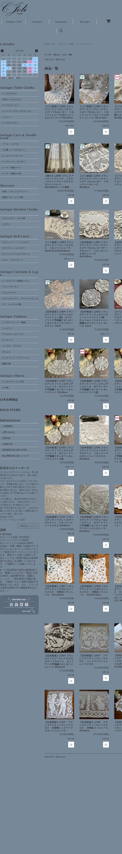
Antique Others (12, 376)
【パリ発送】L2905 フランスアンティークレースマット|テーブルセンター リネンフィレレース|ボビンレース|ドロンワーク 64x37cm (59, 112)
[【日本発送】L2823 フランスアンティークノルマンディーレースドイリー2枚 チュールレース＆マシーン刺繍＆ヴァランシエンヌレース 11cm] (94, 294)
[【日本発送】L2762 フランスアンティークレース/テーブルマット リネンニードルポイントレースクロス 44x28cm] (94, 430)
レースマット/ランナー (13, 156)
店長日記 (6, 438)
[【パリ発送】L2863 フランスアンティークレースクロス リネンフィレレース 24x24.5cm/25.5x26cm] (59, 224)
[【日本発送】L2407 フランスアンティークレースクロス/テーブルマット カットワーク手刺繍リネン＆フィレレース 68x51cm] (59, 638)
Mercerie (7, 185)
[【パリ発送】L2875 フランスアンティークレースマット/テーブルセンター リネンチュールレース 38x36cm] (94, 158)
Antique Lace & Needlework (18, 136)
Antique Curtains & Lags (19, 273)
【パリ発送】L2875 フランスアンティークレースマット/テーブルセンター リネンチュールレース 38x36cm (94, 181)
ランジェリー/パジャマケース (16, 254)
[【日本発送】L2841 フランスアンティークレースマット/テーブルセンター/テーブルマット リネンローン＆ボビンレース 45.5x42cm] (94, 224)
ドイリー (6, 117)
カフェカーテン (9, 292)
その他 (5, 387)
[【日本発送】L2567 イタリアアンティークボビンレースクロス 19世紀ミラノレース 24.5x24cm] (59, 568)
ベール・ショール (10, 144)
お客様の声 (7, 444)
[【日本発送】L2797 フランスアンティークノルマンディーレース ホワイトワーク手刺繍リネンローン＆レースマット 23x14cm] (59, 363)
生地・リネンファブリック (14, 191)
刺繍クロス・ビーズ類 (12, 197)
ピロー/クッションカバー (14, 248)
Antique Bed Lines (14, 236)
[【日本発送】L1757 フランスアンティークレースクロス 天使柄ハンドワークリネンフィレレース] (59, 704)
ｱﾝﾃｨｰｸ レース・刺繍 (65, 44)
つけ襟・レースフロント (13, 150)
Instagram (61, 21)
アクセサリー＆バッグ (12, 334)
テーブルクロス (9, 93)
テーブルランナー (10, 105)
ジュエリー (7, 328)
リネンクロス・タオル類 (13, 218)
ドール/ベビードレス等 (13, 381)
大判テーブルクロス (11, 99)
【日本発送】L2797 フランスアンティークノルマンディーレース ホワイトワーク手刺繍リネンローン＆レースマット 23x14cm (59, 386)
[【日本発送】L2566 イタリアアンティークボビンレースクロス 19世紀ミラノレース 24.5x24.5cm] (94, 568)
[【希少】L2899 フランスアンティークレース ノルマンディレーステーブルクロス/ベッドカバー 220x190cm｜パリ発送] (59, 158)
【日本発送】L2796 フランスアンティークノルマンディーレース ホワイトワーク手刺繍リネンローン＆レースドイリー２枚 (93, 386)
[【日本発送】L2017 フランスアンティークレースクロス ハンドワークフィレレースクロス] (94, 638)
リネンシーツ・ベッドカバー (15, 242)
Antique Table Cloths (17, 87)
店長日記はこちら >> (28, 526)
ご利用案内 (7, 426)
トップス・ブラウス (11, 346)
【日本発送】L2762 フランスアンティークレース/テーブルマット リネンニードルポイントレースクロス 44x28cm (94, 453)
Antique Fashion (13, 316)
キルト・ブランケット (12, 260)
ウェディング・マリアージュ (15, 357)
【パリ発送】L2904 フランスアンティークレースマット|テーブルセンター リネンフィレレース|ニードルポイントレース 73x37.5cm (94, 112)
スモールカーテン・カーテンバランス (20, 298)
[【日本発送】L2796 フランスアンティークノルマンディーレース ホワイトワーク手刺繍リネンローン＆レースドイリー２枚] (94, 363)
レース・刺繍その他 (11, 173)
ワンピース (7, 340)
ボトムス (6, 352)
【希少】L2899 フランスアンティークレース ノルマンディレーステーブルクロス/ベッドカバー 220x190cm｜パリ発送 (59, 181)
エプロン (6, 224)
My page (85, 21)
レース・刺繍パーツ (11, 167)
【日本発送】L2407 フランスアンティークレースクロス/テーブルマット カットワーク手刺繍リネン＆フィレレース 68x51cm (59, 661)
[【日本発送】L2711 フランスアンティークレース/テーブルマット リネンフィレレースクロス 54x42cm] (59, 499)
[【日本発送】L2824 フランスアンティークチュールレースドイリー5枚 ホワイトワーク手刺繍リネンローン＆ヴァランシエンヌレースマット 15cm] (59, 294)
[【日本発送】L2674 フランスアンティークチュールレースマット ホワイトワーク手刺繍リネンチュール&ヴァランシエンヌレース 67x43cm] (94, 499)
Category (37, 21)
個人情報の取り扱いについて (15, 456)
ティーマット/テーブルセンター (17, 111)
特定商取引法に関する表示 (14, 450)
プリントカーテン (10, 286)
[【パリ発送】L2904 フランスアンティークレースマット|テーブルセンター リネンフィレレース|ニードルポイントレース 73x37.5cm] (94, 88)
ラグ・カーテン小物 (11, 304)
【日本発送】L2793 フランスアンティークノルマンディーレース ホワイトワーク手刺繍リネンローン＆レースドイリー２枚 (59, 453)
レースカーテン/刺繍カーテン (16, 281)
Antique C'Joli (13, 21)
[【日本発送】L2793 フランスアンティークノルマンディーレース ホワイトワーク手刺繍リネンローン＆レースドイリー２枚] (59, 430)
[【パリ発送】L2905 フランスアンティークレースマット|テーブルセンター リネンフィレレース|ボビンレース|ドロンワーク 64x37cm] (59, 88)
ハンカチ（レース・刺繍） (14, 322)
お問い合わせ (8, 432)
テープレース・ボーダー (13, 161)
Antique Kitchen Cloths (19, 209)
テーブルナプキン (11, 123)
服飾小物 (6, 363)
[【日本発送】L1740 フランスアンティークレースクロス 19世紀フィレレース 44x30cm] (94, 704)
